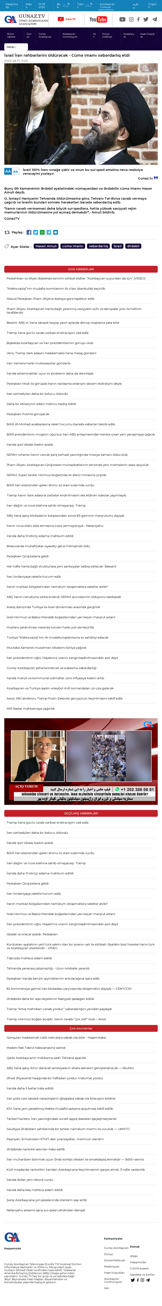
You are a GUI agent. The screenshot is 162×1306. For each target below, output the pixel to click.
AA (8, 171)
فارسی (135, 6)
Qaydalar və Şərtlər (142, 1274)
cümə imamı (72, 246)
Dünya (29, 35)
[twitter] (146, 19)
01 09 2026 (41, 6)
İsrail (118, 246)
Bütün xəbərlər (11, 35)
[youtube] (98, 19)
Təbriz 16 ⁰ (84, 5)
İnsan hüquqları (147, 35)
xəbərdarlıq (98, 246)
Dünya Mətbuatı (114, 1260)
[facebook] (138, 19)
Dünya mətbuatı (107, 35)
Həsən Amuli (46, 246)
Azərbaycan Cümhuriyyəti (69, 35)
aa (15, 171)
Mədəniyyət (129, 35)
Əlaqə (29, 6)
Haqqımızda (12, 6)
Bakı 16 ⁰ (63, 5)
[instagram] (131, 19)
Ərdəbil (133, 246)
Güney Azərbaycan (45, 35)
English (152, 6)
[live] (66, 19)
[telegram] (155, 19)
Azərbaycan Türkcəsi (107, 6)
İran (94, 35)
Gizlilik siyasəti (139, 1268)
